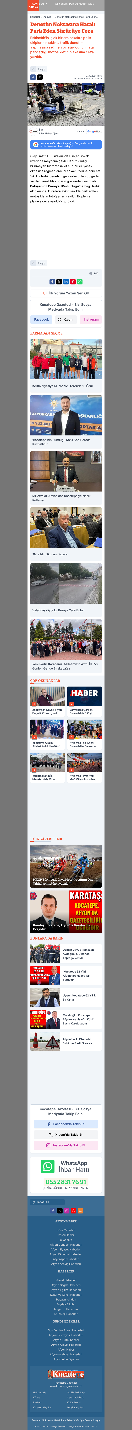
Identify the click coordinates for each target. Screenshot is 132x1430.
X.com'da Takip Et (68, 1134)
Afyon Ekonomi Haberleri (66, 1254)
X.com (68, 319)
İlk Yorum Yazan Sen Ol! (69, 293)
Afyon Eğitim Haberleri (66, 1290)
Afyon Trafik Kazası (66, 1340)
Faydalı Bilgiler (66, 1304)
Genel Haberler (66, 1280)
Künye (36, 1397)
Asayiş (47, 16)
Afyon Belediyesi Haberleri (66, 1335)
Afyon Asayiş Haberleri (66, 1264)
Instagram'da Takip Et (69, 1145)
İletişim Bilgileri (75, 1407)
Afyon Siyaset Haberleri (66, 1249)
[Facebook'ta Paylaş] (33, 77)
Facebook (41, 319)
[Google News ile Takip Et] (94, 131)
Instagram (91, 319)
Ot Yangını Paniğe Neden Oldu (62, 3)
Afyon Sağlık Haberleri (66, 1285)
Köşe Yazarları (66, 1230)
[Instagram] (66, 1210)
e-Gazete (66, 1240)
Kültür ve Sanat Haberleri (66, 1294)
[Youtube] (73, 1210)
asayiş (41, 69)
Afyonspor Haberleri (66, 1259)
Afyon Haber (66, 1349)
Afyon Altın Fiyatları (66, 1359)
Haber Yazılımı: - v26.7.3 (66, 1426)
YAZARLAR (42, 1202)
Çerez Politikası (75, 1397)
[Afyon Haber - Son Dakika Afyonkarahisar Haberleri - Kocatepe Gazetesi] (66, 1374)
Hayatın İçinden (66, 1299)
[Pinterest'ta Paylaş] (73, 281)
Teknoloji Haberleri (66, 1314)
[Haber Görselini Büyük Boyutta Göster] (66, 104)
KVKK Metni (73, 1402)
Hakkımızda (39, 1392)
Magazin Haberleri (66, 1309)
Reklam (37, 1402)
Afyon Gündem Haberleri (66, 1244)
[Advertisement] (66, 233)
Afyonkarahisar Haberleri (66, 1354)
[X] (60, 1210)
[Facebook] (53, 1210)
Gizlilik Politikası (76, 1392)
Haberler (35, 16)
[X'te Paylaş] (40, 77)
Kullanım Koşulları (42, 1407)
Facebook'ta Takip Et (68, 1124)
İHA (49, 131)
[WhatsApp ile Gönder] (79, 281)
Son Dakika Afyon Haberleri (66, 1330)
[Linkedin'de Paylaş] (66, 281)
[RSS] (80, 1210)
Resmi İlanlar (66, 1235)
